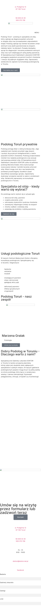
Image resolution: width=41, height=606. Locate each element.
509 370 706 (20, 20)
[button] (20, 578)
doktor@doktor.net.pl (20, 561)
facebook (20, 570)
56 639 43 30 (21, 18)
